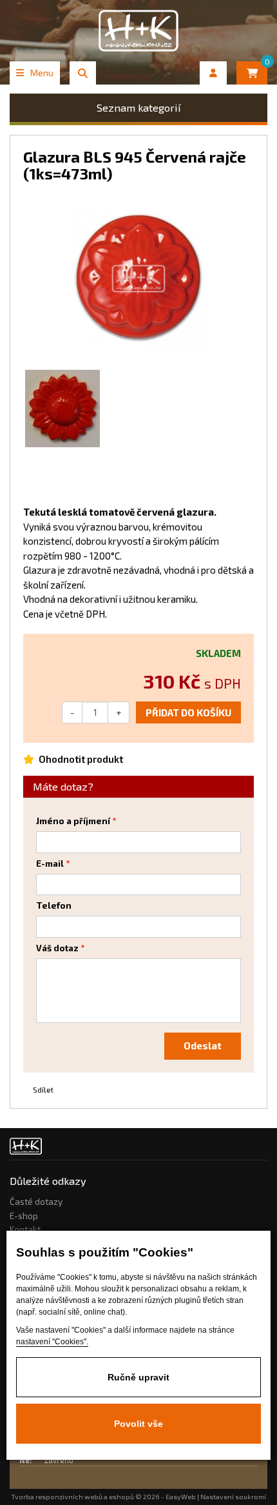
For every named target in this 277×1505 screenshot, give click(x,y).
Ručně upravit (138, 1377)
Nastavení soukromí (233, 1496)
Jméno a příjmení (73, 821)
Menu (41, 72)
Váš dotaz (57, 948)
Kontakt (25, 1229)
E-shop (24, 1216)
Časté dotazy (36, 1202)
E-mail (50, 863)
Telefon (54, 905)
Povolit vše (138, 1424)
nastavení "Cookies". (52, 1341)
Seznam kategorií (139, 107)
